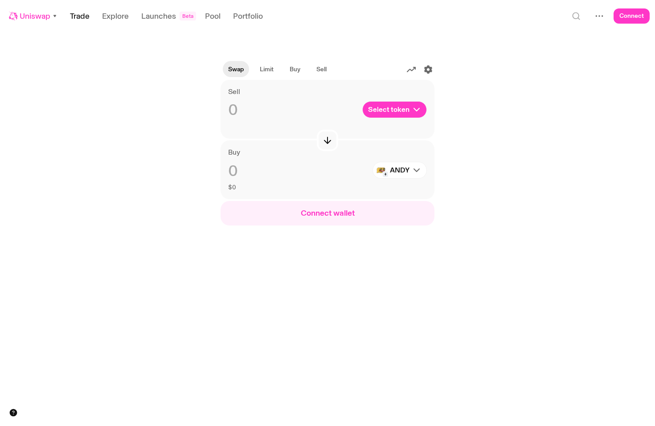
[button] (33, 16)
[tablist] (277, 69)
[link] (266, 69)
